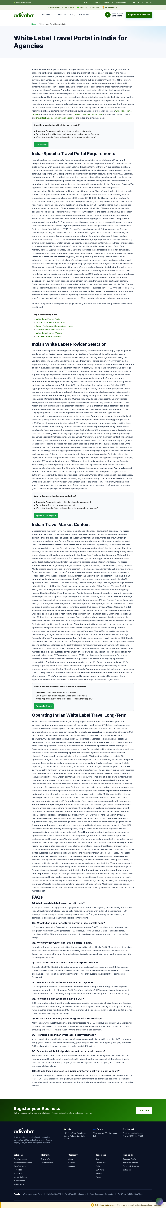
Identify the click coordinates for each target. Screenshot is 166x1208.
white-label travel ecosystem (50, 329)
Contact (71, 1166)
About (70, 1159)
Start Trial (144, 1110)
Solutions (46, 15)
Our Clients (96, 2)
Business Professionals (23, 1163)
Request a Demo (44, 706)
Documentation (47, 1163)
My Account (121, 2)
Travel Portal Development (75, 1194)
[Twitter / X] (138, 2)
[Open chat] (159, 1201)
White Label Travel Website (49, 333)
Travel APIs (61, 15)
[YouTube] (146, 2)
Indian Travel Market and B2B (50, 322)
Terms (98, 1177)
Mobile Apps (19, 1184)
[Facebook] (134, 2)
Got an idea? (84, 15)
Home (33, 24)
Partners (71, 1163)
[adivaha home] (24, 14)
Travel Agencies (20, 1159)
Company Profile (129, 1159)
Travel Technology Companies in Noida (54, 326)
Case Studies (101, 1163)
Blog (97, 1159)
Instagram (127, 1170)
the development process (48, 336)
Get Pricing (41, 144)
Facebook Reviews (131, 1166)
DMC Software (20, 1166)
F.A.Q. (72, 15)
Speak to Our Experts (46, 515)
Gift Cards (18, 1173)
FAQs (98, 1166)
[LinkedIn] (142, 2)
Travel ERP (18, 1170)
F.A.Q (86, 2)
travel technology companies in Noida (54, 118)
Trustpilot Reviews (130, 1163)
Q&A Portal (100, 1170)
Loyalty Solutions (20, 1177)
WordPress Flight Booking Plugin (130, 1194)
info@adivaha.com (23, 2)
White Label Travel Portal (48, 319)
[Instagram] (151, 2)
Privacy (99, 1173)
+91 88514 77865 (136, 1136)
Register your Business (139, 15)
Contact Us (108, 2)
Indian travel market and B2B (89, 114)
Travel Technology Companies (102, 1194)
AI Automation (19, 1181)
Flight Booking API (54, 1194)
